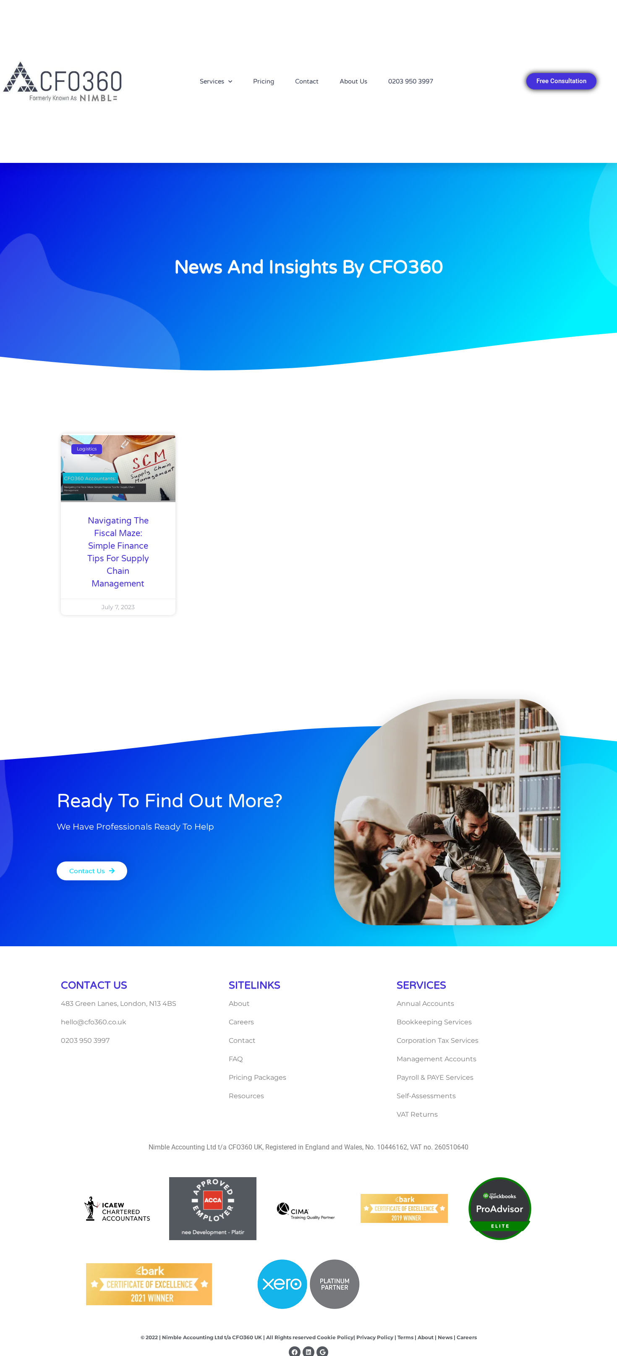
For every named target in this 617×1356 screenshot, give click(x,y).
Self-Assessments (426, 1096)
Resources (246, 1096)
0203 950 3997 (410, 81)
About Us (353, 81)
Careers (241, 1022)
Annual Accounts (425, 1004)
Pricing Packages (257, 1077)
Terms (405, 1337)
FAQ (236, 1059)
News (444, 1337)
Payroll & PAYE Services (435, 1077)
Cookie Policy (335, 1337)
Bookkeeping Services (434, 1022)
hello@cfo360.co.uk (93, 1022)
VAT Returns (417, 1114)
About (239, 1004)
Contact (307, 81)
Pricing (263, 81)
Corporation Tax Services (437, 1040)
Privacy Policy (374, 1337)
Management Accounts (436, 1059)
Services (212, 81)
